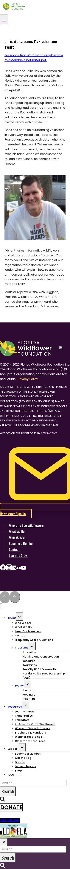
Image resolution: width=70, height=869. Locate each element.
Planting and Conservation (40, 656)
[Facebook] (3, 568)
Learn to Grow (18, 555)
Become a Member (21, 543)
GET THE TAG (9, 820)
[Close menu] (1, 606)
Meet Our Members (28, 631)
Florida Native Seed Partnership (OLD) (43, 676)
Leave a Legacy (25, 766)
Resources (14, 707)
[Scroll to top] (5, 597)
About (11, 618)
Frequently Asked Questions (34, 640)
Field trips (28, 699)
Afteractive (49, 433)
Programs (21, 647)
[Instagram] (9, 568)
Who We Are (17, 537)
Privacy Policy (28, 379)
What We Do (17, 531)
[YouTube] (23, 568)
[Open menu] (4, 19)
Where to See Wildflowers (26, 525)
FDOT (11, 775)
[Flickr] (18, 568)
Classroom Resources (30, 741)
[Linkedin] (14, 568)
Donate (11, 807)
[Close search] (3, 842)
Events (19, 685)
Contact (14, 549)
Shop (18, 770)
